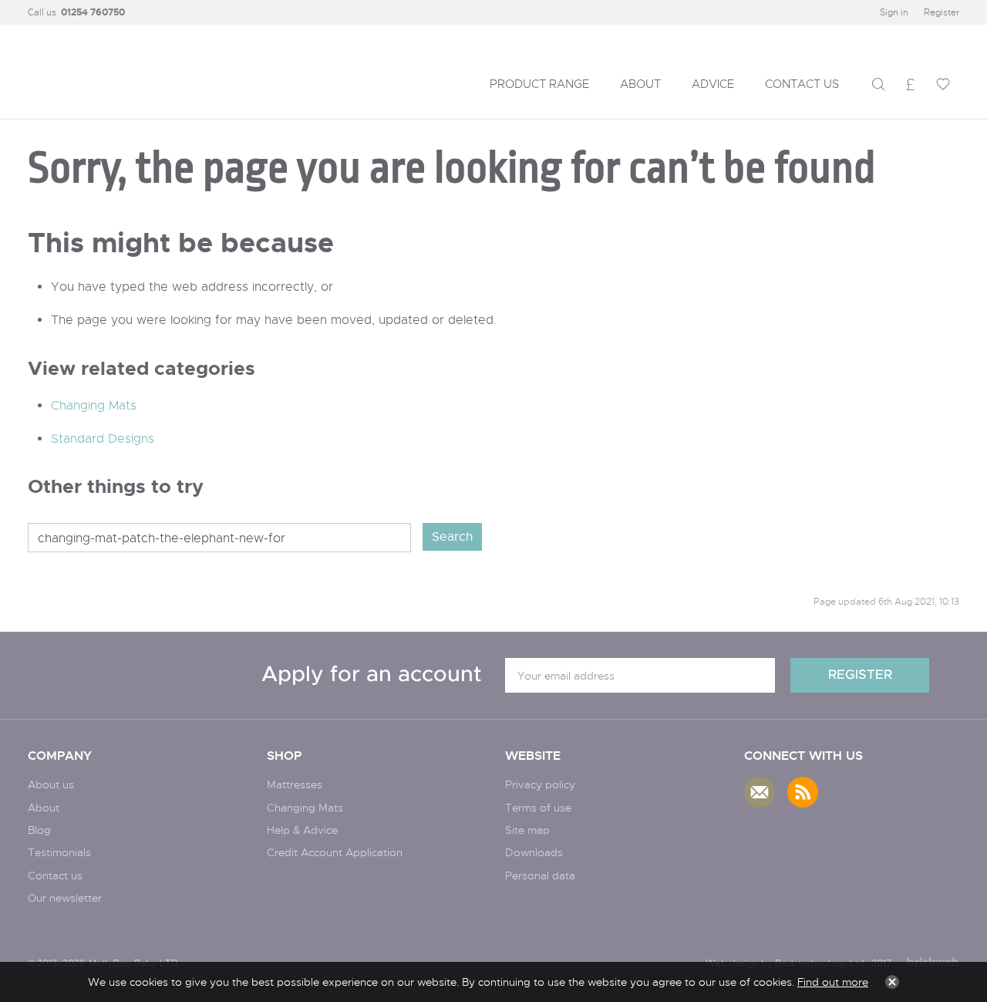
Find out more (832, 981)
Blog (39, 829)
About (43, 807)
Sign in (894, 12)
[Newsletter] (759, 792)
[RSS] (802, 792)
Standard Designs (102, 438)
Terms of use (538, 807)
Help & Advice (302, 829)
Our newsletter (65, 897)
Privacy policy (540, 784)
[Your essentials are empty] (943, 84)
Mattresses (294, 784)
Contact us (55, 875)
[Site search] (878, 84)
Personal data (540, 875)
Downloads (534, 852)
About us (51, 784)
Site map (527, 829)
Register (941, 12)
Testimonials (59, 852)
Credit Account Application (335, 852)
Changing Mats (93, 405)
